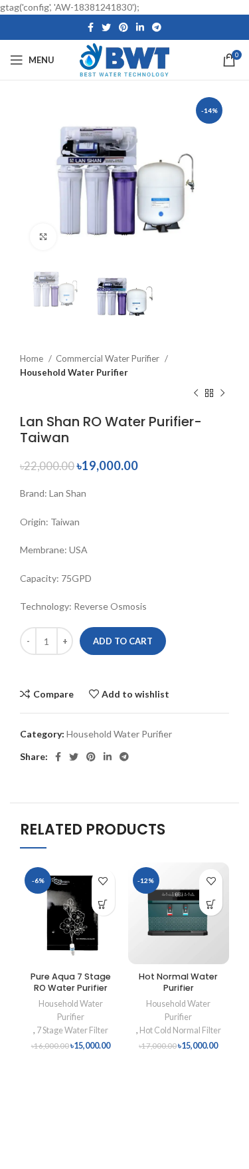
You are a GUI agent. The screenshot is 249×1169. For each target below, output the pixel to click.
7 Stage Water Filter (72, 1030)
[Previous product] (196, 393)
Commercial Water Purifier (108, 358)
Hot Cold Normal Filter (180, 1030)
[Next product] (222, 393)
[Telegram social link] (156, 27)
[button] (103, 904)
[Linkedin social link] (140, 27)
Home (32, 358)
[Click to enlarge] (43, 236)
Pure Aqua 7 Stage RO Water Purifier (71, 982)
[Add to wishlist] (103, 880)
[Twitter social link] (106, 27)
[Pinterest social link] (123, 27)
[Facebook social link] (91, 27)
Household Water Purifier (74, 372)
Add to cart (123, 641)
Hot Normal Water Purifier (178, 982)
